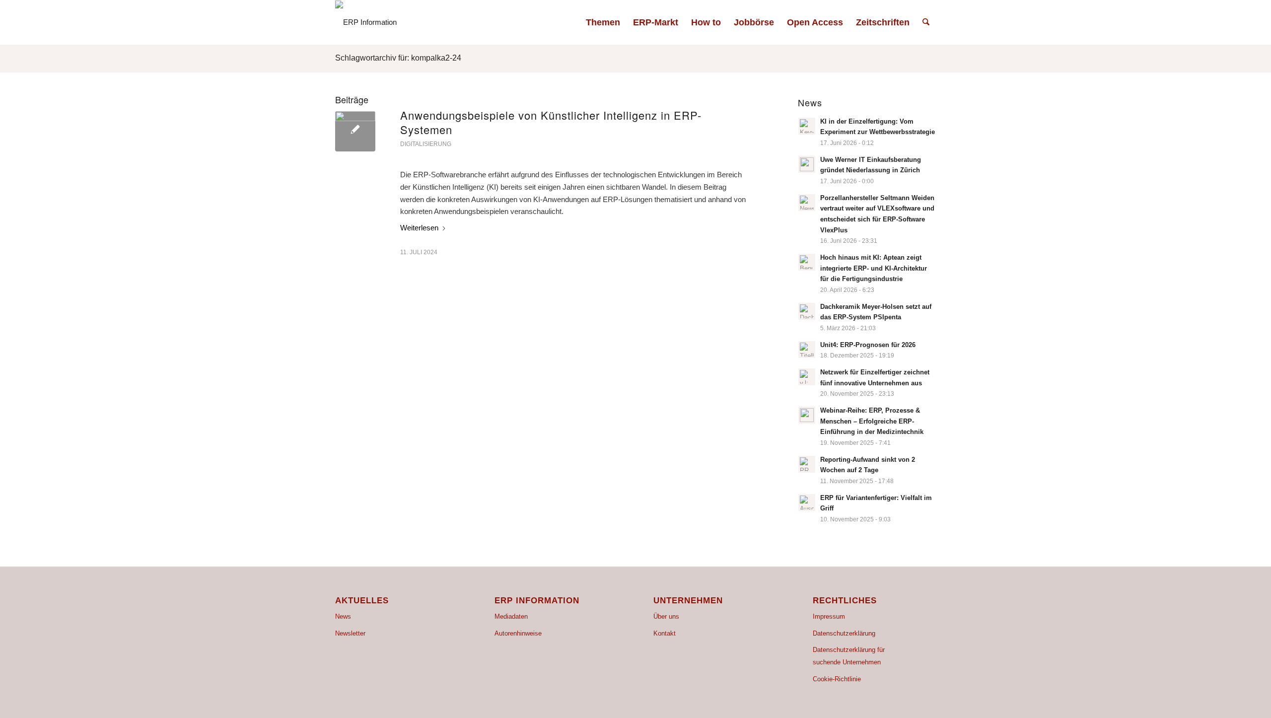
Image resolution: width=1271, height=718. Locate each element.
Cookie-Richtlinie (837, 679)
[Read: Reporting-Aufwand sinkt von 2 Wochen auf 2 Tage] (807, 464)
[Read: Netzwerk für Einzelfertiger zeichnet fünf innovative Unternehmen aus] (807, 377)
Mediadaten (511, 616)
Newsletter (350, 633)
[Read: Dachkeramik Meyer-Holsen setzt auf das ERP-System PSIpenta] (807, 311)
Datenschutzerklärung (844, 633)
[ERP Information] (366, 22)
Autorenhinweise (518, 633)
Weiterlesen (419, 227)
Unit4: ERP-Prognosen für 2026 (868, 345)
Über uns (666, 616)
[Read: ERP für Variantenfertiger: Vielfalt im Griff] (807, 502)
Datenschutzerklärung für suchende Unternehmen (849, 656)
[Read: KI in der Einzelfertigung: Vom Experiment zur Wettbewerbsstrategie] (807, 126)
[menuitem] (603, 22)
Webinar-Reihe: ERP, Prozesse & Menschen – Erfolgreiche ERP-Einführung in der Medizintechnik (871, 421)
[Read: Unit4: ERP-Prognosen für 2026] (807, 350)
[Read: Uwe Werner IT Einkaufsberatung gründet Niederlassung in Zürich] (807, 164)
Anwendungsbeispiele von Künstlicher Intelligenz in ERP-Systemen (551, 122)
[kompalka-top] (355, 131)
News (343, 616)
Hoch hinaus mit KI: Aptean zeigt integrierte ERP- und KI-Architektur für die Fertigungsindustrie (873, 268)
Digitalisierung (425, 144)
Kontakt (664, 633)
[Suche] (926, 22)
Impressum (829, 616)
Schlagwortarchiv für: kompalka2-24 (398, 58)
